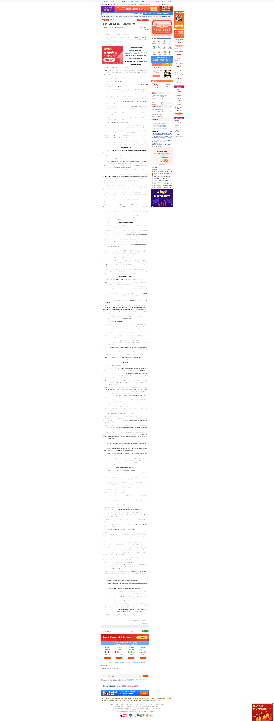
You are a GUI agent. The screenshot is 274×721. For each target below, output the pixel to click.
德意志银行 (127, 53)
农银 (161, 143)
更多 (171, 131)
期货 (135, 4)
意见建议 (152, 704)
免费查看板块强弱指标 (111, 685)
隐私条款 (141, 704)
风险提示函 (147, 704)
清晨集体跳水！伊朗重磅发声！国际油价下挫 (162, 173)
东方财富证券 (130, 1)
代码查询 (145, 13)
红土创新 (154, 140)
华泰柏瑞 (169, 139)
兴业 (169, 144)
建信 (158, 141)
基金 (144, 4)
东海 (160, 134)
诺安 (155, 143)
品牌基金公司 (155, 131)
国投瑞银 (157, 137)
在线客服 (157, 704)
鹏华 (166, 143)
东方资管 (160, 144)
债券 (150, 4)
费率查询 (149, 13)
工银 (160, 137)
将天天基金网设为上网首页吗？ (130, 703)
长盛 (166, 133)
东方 (158, 134)
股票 (109, 4)
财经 (103, 4)
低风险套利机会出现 (121, 686)
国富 (159, 136)
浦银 (168, 143)
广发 (157, 136)
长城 (164, 133)
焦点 (106, 4)
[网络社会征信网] (132, 715)
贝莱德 (130, 50)
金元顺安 (163, 141)
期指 (114, 4)
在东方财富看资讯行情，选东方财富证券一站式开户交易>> (118, 34)
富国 (168, 134)
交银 (166, 141)
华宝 (165, 137)
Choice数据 (137, 1)
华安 (163, 137)
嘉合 (166, 140)
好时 (123, 192)
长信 (170, 133)
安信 (154, 133)
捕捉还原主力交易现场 (111, 686)
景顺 (126, 55)
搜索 (169, 4)
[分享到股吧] (142, 27)
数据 (123, 4)
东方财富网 (124, 27)
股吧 (155, 4)
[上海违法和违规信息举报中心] (141, 715)
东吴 (162, 134)
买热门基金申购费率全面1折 (133, 686)
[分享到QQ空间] (147, 27)
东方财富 (117, 1)
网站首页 (103, 1)
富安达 (165, 134)
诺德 (157, 143)
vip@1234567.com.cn (134, 706)
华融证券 (164, 139)
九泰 (154, 141)
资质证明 (116, 704)
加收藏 (107, 1)
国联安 (167, 136)
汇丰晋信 (155, 139)
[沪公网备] (150, 715)
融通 (157, 144)
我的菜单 (157, 1)
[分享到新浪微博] (145, 27)
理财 (147, 4)
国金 (161, 136)
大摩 (169, 141)
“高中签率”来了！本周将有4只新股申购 (161, 178)
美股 (129, 4)
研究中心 (121, 704)
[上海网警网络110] (124, 715)
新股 (112, 4)
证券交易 (163, 1)
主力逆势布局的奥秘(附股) (132, 685)
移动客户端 (111, 1)
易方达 (155, 146)
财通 (168, 133)
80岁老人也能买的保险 (156, 16)
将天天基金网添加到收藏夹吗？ (144, 703)
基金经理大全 (144, 16)
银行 (141, 4)
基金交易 (169, 1)
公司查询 (153, 13)
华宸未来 (168, 137)
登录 (103, 675)
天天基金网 (131, 631)
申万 (166, 144)
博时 (157, 133)
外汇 (138, 4)
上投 (164, 144)
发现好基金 (121, 16)
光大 (155, 136)
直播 (152, 4)
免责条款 (136, 704)
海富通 (158, 139)
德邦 (154, 134)
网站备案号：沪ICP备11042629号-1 (152, 711)
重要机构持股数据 (121, 685)
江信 (156, 141)
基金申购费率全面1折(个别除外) (112, 16)
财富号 (165, 4)
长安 (162, 133)
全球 (126, 4)
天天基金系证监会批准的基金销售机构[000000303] (126, 708)
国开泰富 (164, 136)
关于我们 (111, 704)
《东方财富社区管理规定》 (127, 680)
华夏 (163, 140)
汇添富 (157, 140)
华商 (167, 139)
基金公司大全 (138, 16)
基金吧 (159, 4)
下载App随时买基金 (166, 16)
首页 (111, 19)
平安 (164, 143)
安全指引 (131, 704)
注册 (105, 675)
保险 (133, 566)
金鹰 (160, 141)
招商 (159, 146)
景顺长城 (169, 140)
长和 (132, 473)
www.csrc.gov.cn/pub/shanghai (143, 709)
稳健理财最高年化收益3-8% (129, 16)
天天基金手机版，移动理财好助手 (164, 38)
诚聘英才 (162, 704)
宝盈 (159, 133)
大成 (156, 134)
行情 (120, 4)
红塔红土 (160, 140)
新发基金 (150, 16)
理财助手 (154, 38)
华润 (161, 139)
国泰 (154, 137)
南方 (159, 143)
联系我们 (126, 704)
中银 (161, 146)
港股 (132, 4)
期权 (117, 4)
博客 (162, 4)
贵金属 (115, 462)
